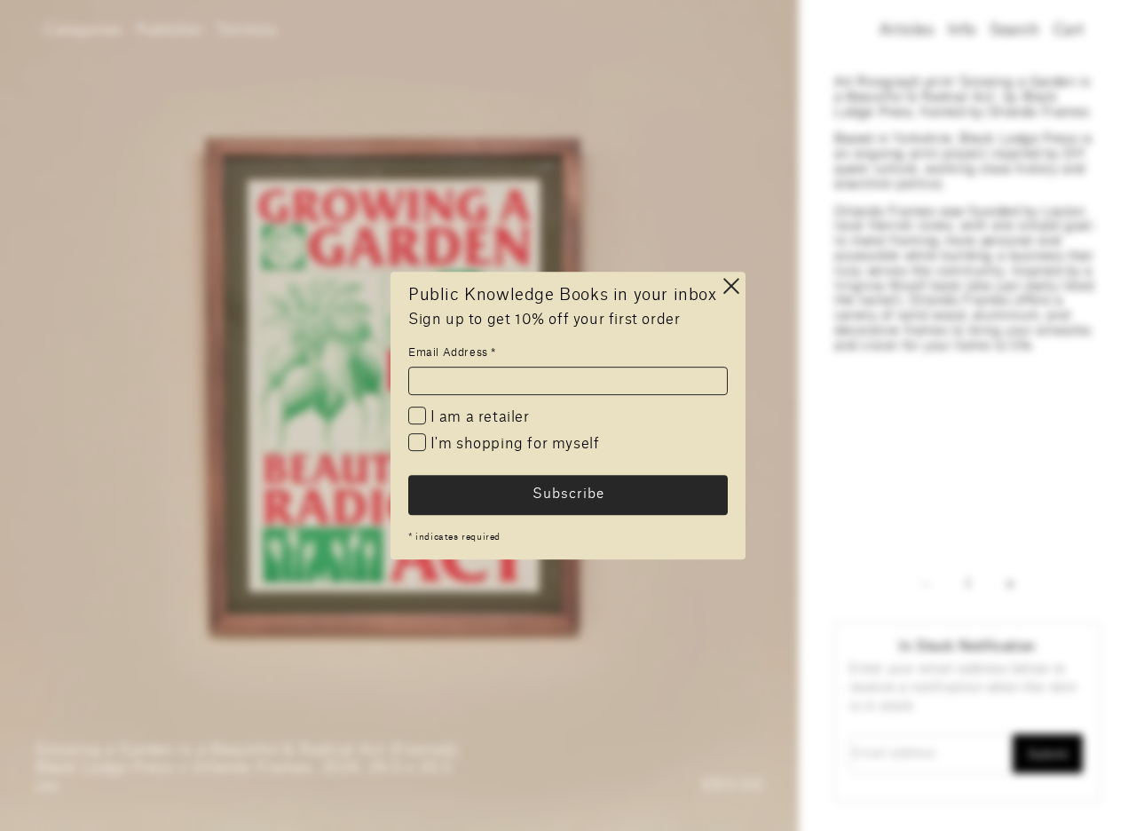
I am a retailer (478, 417)
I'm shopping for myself (512, 444)
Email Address (452, 352)
